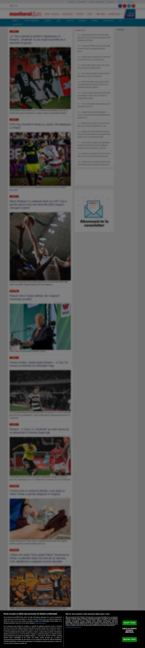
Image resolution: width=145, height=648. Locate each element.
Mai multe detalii (41, 623)
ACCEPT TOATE (129, 623)
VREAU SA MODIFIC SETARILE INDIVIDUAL (129, 630)
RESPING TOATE (129, 639)
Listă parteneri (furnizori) (73, 627)
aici (36, 636)
